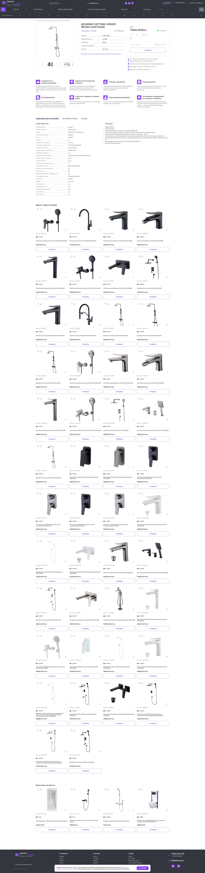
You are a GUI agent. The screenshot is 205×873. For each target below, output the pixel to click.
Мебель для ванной (133, 860)
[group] (42, 64)
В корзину (148, 50)
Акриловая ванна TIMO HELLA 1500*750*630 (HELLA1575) (51, 821)
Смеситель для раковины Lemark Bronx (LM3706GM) (118, 383)
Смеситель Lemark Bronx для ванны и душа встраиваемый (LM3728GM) (115, 525)
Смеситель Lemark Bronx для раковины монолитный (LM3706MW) (152, 525)
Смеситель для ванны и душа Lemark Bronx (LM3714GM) (85, 430)
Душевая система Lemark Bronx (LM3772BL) (48, 383)
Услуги (61, 858)
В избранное (120, 30)
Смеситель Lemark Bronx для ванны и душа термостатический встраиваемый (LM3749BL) (150, 715)
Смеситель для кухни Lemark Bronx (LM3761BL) (83, 335)
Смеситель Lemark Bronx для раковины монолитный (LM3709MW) (152, 620)
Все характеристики (87, 54)
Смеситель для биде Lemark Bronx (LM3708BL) (150, 240)
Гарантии (95, 863)
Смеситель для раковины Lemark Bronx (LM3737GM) (118, 572)
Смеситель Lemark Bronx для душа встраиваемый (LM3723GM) (117, 478)
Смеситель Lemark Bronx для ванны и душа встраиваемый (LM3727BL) (149, 478)
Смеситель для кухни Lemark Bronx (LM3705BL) (83, 240)
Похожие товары (116, 54)
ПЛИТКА (16, 9)
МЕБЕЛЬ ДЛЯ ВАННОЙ (65, 9)
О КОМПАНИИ (147, 9)
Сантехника (40, 20)
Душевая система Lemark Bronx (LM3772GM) (59, 20)
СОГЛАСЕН (142, 868)
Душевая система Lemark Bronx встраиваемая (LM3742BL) (83, 715)
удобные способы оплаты (139, 69)
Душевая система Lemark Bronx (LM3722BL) (82, 762)
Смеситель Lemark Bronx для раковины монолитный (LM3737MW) (152, 667)
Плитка (130, 856)
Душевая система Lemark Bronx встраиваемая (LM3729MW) (116, 667)
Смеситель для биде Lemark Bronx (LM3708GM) (150, 383)
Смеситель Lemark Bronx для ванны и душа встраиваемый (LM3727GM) (48, 525)
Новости (61, 860)
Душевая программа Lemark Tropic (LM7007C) (116, 821)
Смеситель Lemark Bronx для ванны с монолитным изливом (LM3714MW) (50, 667)
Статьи (61, 863)
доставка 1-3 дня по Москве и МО (142, 67)
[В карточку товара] (66, 230)
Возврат (95, 860)
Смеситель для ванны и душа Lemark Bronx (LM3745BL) (152, 572)
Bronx (104, 42)
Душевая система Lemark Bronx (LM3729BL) (149, 288)
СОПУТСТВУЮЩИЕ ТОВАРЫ (97, 9)
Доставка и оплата (70, 118)
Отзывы (84, 118)
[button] (36, 64)
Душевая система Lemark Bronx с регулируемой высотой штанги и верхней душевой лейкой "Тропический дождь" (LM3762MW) (49, 715)
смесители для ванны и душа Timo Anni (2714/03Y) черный (84, 821)
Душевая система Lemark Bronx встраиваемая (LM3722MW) (49, 572)
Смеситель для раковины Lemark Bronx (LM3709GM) (50, 430)
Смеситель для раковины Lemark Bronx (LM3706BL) (117, 240)
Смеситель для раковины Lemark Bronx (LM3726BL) (117, 288)
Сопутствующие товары (135, 863)
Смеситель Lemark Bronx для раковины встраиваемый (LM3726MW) (85, 572)
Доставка (95, 858)
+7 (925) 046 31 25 (93, 3)
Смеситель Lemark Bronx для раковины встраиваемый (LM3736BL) (118, 715)
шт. (131, 38)
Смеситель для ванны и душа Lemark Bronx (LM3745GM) (153, 430)
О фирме (61, 856)
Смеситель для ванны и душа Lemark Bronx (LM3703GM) (85, 383)
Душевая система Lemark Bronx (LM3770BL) (149, 335)
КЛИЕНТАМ (124, 9)
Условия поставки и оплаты (102, 54)
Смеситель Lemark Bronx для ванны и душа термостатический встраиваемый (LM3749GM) (49, 762)
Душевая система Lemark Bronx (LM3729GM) (115, 430)
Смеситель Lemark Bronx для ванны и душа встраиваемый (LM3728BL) (82, 525)
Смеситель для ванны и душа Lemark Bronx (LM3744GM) (119, 620)
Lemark (46, 20)
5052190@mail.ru (177, 861)
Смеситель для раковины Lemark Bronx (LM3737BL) (50, 335)
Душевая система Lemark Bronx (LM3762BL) (115, 335)
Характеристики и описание (47, 118)
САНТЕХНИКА (38, 9)
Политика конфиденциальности (24, 864)
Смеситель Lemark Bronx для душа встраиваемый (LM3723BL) (84, 478)
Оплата (95, 856)
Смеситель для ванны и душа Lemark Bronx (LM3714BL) (85, 288)
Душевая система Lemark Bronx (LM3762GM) (48, 477)
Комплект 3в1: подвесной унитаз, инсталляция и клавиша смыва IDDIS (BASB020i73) (151, 821)
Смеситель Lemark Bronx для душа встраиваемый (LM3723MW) (84, 667)
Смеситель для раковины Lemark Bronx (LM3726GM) (84, 620)
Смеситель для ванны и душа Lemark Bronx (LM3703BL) (51, 240)
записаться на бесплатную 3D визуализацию (146, 64)
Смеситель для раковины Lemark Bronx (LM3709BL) (50, 288)
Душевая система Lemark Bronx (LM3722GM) (48, 620)
